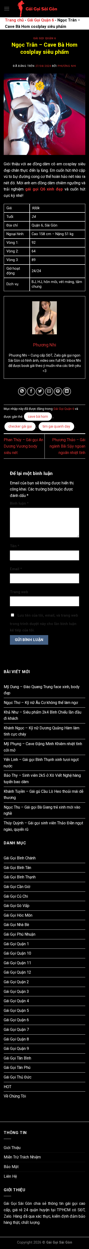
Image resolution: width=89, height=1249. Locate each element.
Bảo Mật (11, 1166)
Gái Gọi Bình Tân (17, 867)
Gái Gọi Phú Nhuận (19, 934)
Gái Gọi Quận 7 (16, 1029)
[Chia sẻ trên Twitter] (40, 391)
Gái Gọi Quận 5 (16, 1010)
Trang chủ (14, 20)
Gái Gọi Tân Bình (17, 1058)
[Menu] (7, 8)
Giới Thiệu (12, 1147)
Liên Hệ (10, 1176)
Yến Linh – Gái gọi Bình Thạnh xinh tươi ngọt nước (41, 762)
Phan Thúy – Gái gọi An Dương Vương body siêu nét (23, 446)
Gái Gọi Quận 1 (16, 944)
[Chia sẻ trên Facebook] (31, 391)
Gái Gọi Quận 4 (16, 1001)
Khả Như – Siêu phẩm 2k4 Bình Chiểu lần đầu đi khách (42, 715)
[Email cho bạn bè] (49, 391)
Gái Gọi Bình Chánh (20, 858)
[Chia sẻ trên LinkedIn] (67, 391)
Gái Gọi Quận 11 (17, 963)
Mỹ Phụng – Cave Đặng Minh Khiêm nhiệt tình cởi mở (43, 747)
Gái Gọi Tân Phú (17, 1067)
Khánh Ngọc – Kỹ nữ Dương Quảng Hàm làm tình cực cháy (41, 731)
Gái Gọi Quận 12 (17, 972)
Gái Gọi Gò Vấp (16, 905)
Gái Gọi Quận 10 (17, 953)
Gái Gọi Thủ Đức (17, 1077)
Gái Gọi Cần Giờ (17, 886)
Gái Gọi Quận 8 (16, 1039)
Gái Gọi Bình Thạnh (20, 877)
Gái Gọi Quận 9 (16, 1048)
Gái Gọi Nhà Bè (16, 924)
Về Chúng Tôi (15, 1096)
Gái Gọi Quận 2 (16, 982)
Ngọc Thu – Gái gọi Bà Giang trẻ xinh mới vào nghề (42, 810)
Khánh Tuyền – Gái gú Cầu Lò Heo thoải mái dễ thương (43, 794)
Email (16, 569)
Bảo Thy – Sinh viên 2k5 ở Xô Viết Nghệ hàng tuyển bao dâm (42, 778)
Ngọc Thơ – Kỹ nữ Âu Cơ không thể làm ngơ (41, 702)
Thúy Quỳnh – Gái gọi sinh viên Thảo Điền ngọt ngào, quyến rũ (43, 826)
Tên (14, 546)
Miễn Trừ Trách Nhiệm (22, 1157)
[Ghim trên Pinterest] (58, 391)
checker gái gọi (20, 426)
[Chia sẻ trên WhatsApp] (22, 391)
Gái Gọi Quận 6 (40, 20)
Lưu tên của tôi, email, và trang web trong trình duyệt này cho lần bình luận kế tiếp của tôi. (44, 622)
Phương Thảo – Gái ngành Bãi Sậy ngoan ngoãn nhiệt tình (67, 446)
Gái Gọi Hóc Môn (18, 915)
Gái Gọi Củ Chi (16, 896)
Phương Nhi (67, 66)
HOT (7, 1086)
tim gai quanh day (56, 426)
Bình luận (19, 503)
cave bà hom (38, 416)
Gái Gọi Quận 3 (16, 991)
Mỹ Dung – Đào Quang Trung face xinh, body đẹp (42, 690)
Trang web (19, 592)
